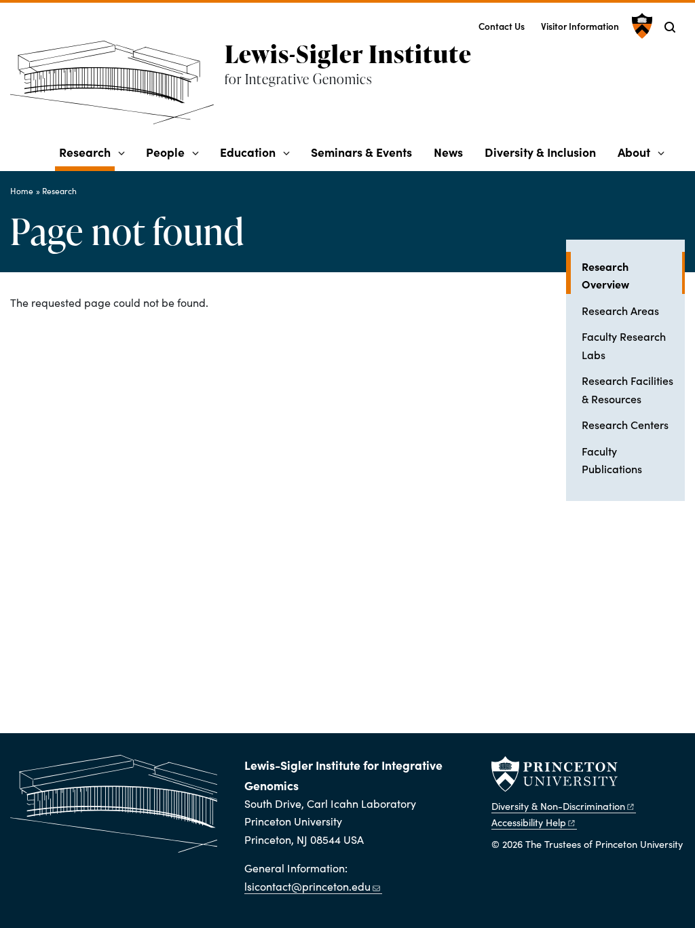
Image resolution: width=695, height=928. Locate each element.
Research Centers (625, 424)
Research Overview (633, 275)
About (634, 151)
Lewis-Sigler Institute (348, 54)
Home (21, 190)
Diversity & (558, 806)
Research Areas (620, 310)
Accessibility (528, 822)
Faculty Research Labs (624, 345)
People (165, 151)
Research (87, 151)
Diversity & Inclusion (540, 151)
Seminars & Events (361, 151)
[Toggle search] (669, 27)
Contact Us (501, 26)
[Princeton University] (640, 26)
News (448, 151)
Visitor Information (580, 26)
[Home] (117, 88)
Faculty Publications (612, 459)
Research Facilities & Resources (627, 389)
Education (248, 151)
